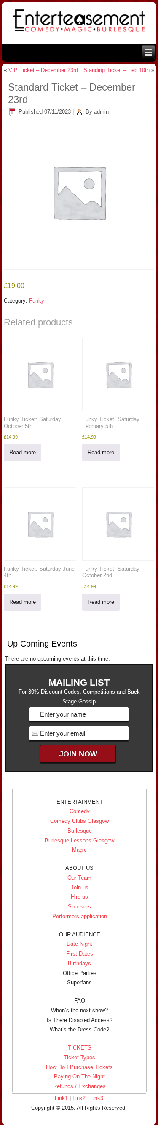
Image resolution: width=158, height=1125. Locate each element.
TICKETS (79, 1047)
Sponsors (79, 906)
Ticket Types (79, 1057)
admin (101, 111)
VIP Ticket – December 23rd (43, 70)
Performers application (79, 916)
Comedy (80, 811)
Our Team (79, 878)
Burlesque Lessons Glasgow (79, 840)
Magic (79, 850)
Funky (36, 300)
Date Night (79, 944)
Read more (22, 452)
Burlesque (79, 831)
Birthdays (79, 963)
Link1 (61, 1098)
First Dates (79, 953)
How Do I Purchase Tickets (79, 1067)
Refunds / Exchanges (79, 1086)
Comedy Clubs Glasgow (79, 821)
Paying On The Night (79, 1076)
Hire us (79, 897)
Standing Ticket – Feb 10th (116, 70)
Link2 (79, 1098)
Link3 (96, 1098)
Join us (79, 887)
